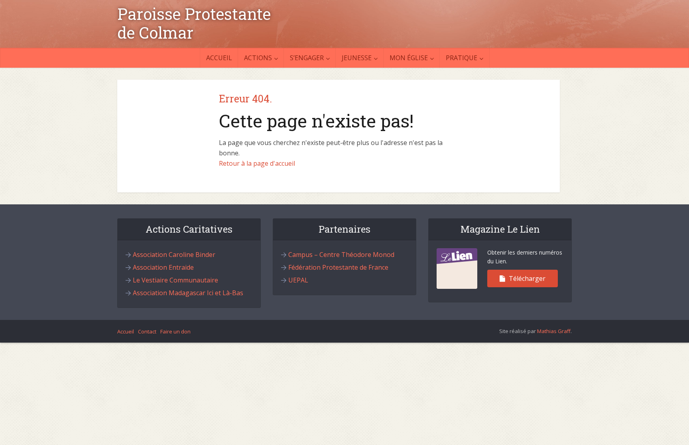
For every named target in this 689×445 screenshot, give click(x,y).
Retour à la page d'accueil (257, 163)
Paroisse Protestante (194, 14)
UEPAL (298, 280)
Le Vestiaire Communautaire (175, 280)
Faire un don (175, 331)
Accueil (219, 57)
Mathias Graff (554, 331)
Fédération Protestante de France (338, 267)
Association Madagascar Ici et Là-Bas (188, 292)
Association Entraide (163, 267)
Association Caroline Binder (174, 254)
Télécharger (526, 278)
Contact (147, 331)
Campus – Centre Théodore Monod (341, 254)
